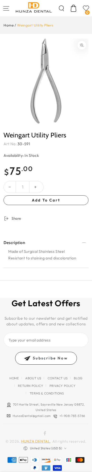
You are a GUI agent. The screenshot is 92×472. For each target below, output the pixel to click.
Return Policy (30, 386)
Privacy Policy (62, 386)
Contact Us (58, 378)
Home (9, 25)
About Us (33, 378)
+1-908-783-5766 (72, 416)
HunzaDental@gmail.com (32, 416)
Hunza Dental (35, 441)
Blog (78, 378)
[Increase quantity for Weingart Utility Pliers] (35, 187)
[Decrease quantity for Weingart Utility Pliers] (10, 187)
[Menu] (6, 8)
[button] (61, 8)
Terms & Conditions (47, 393)
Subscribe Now (50, 358)
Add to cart (46, 200)
